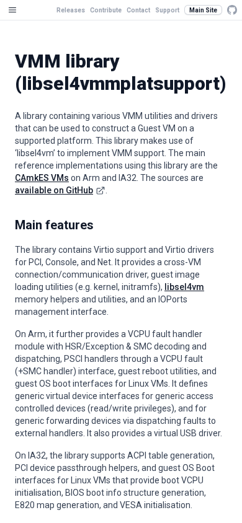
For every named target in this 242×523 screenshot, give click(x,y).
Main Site (203, 10)
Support (167, 10)
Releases (70, 10)
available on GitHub (54, 190)
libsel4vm (184, 287)
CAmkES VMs (42, 178)
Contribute (106, 10)
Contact (138, 10)
